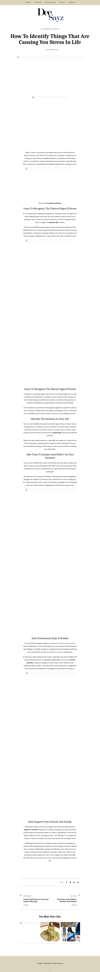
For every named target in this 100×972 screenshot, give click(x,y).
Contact (62, 2)
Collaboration (50, 2)
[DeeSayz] (50, 15)
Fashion (28, 2)
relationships (56, 433)
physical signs (54, 222)
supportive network (31, 830)
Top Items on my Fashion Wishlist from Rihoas (67, 900)
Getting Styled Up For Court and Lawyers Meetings (35, 900)
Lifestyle (55, 29)
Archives (71, 2)
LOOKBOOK (37, 2)
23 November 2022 (51, 49)
